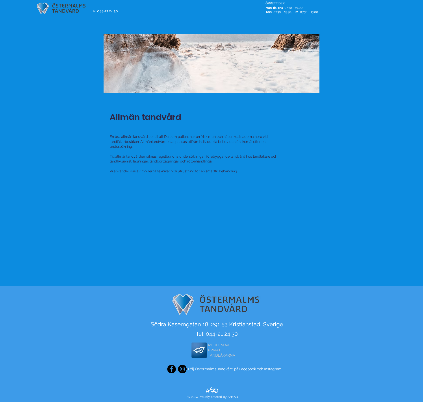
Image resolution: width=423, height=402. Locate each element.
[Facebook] (171, 369)
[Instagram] (182, 369)
